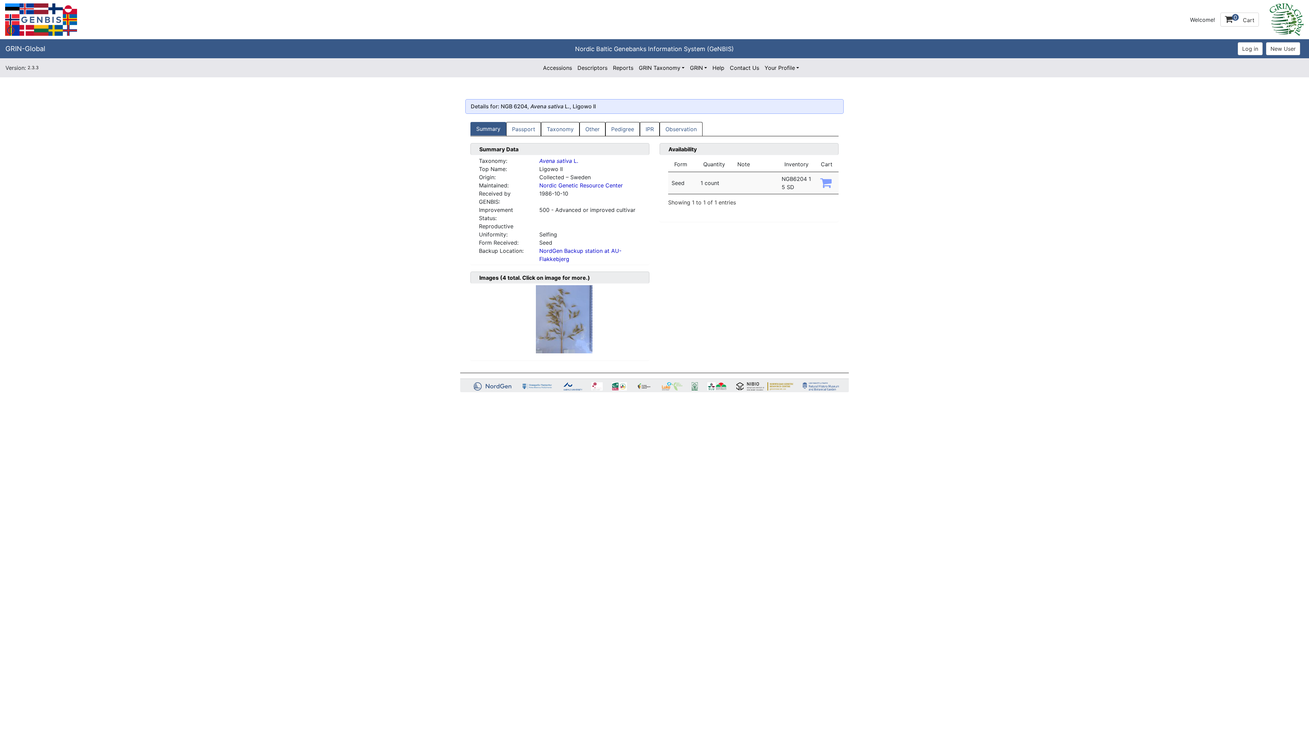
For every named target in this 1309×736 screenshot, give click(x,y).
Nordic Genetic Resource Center (581, 185)
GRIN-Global (25, 49)
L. (558, 160)
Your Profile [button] (780, 67)
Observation (681, 129)
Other (592, 129)
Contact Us (744, 67)
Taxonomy (560, 129)
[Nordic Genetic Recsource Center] (41, 19)
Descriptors (592, 67)
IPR (650, 129)
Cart (1244, 19)
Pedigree (622, 129)
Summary (488, 128)
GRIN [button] (696, 67)
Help (718, 67)
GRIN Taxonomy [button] (659, 67)
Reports (623, 67)
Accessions (557, 67)
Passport (523, 129)
